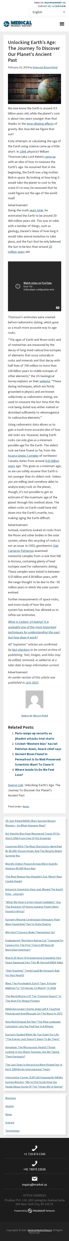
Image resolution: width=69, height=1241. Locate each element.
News (26, 806)
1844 (23, 151)
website (45, 381)
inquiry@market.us (55, 2)
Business (10, 1098)
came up (50, 157)
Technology (12, 1130)
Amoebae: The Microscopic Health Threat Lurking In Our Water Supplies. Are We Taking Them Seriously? (32, 1051)
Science (9, 1122)
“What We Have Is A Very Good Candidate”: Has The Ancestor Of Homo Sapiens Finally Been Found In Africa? (33, 906)
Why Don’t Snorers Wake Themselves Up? (30, 932)
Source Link (15, 785)
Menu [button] (62, 24)
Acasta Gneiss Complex (23, 456)
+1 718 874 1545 (58, 6)
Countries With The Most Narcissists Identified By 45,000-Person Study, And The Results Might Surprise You (33, 851)
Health (9, 1106)
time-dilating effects (40, 124)
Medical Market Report (18, 24)
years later (36, 210)
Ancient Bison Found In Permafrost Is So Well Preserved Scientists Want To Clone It (38, 759)
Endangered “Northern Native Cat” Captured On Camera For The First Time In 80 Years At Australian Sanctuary (34, 945)
